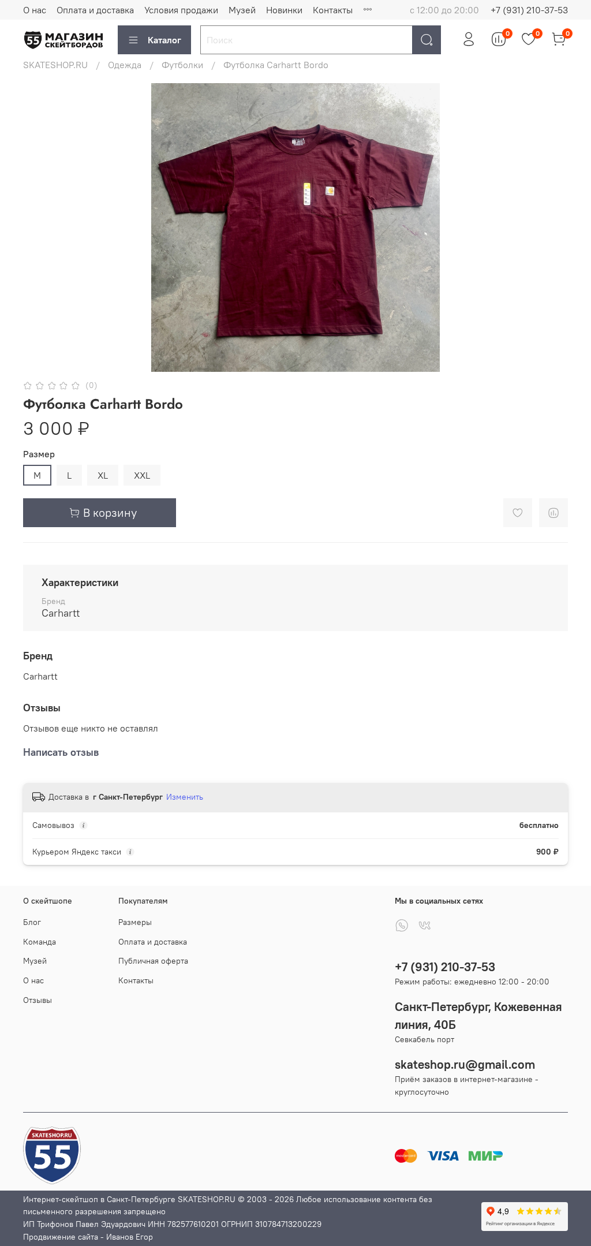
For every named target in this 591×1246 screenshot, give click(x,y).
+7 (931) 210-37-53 (529, 10)
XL (103, 475)
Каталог (164, 40)
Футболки (182, 64)
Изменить (184, 797)
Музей (242, 10)
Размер (39, 454)
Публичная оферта (153, 961)
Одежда (124, 64)
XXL (142, 475)
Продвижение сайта (60, 1237)
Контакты (333, 10)
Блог (32, 922)
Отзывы (37, 1000)
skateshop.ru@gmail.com (465, 1064)
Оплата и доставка (95, 10)
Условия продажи (181, 10)
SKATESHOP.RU (55, 64)
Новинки (284, 10)
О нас (34, 10)
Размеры (135, 922)
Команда (39, 942)
